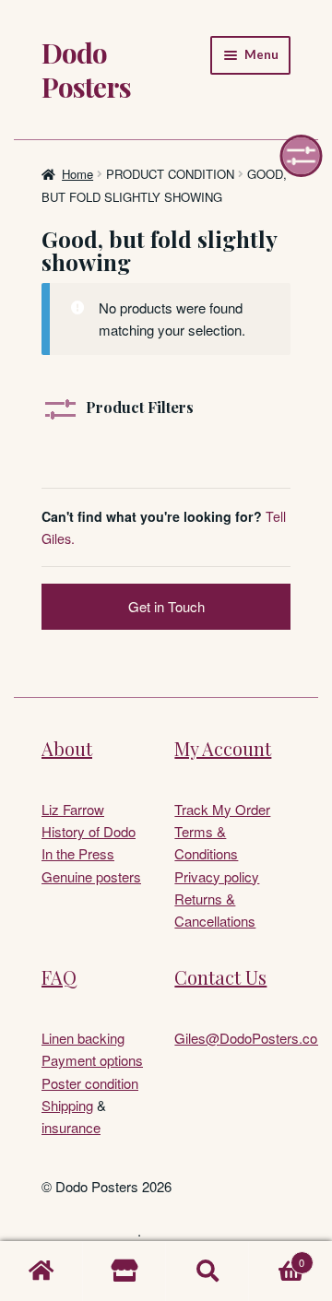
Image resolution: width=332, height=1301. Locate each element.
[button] (301, 156)
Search (207, 1271)
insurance (71, 1127)
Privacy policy (216, 876)
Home (77, 174)
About (67, 748)
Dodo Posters (86, 69)
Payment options (92, 1060)
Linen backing (83, 1037)
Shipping (67, 1105)
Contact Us (220, 976)
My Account (222, 748)
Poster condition (90, 1083)
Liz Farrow (73, 809)
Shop (124, 1271)
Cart (276, 1256)
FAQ (59, 976)
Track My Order (222, 809)
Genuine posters (91, 876)
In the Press (78, 853)
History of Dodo (89, 831)
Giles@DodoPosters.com (251, 1037)
